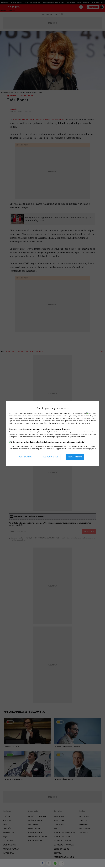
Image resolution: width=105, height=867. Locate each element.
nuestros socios (41, 413)
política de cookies (69, 423)
